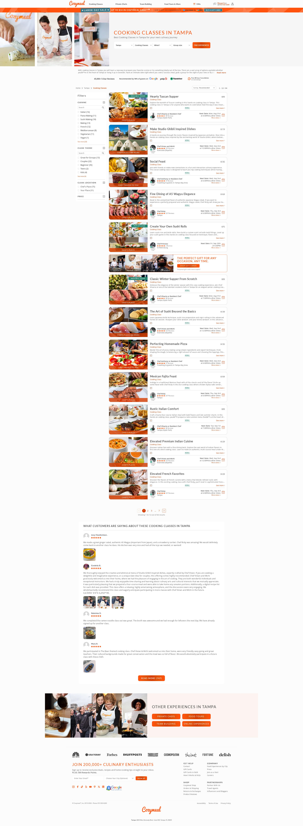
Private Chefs (121, 4)
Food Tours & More (172, 4)
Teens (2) (84, 169)
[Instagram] (73, 787)
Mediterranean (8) (88, 130)
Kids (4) (83, 172)
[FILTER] (91, 102)
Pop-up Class (139, 226)
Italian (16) (85, 112)
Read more (221, 73)
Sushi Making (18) (88, 119)
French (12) (85, 127)
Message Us (221, 3)
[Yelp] (86, 787)
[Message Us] (215, 4)
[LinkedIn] (103, 787)
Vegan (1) (84, 138)
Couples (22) (85, 161)
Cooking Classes (96, 4)
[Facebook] (77, 787)
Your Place (87, 190)
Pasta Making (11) (88, 116)
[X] (99, 787)
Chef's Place (87, 187)
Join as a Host (212, 772)
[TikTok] (82, 787)
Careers (210, 775)
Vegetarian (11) (87, 134)
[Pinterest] (95, 787)
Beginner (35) (86, 165)
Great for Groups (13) (90, 158)
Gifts (198, 4)
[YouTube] (90, 787)
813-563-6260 (224, 5)
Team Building (146, 4)
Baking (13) (85, 123)
